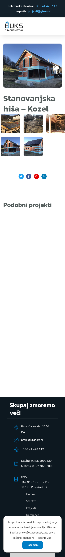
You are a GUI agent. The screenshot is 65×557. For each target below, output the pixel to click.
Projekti (31, 508)
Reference (32, 515)
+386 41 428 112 (45, 6)
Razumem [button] (32, 545)
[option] (32, 218)
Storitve (31, 501)
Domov (30, 494)
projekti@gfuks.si (39, 11)
